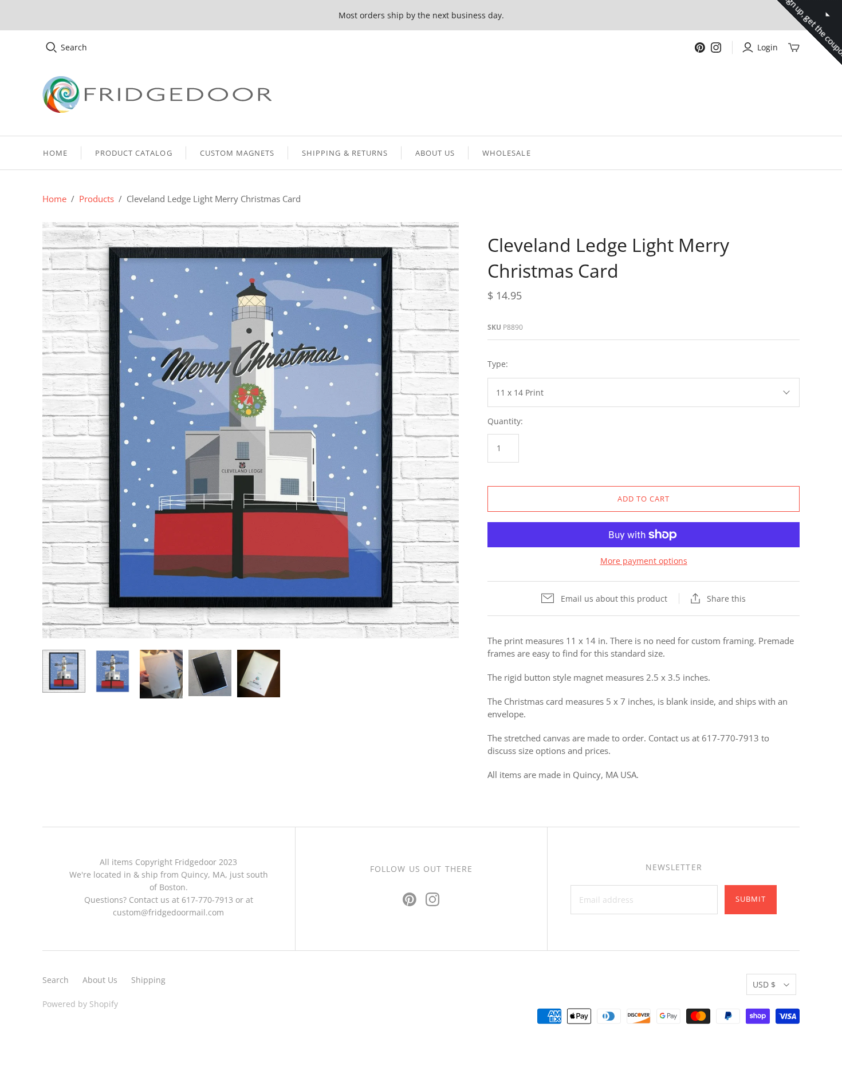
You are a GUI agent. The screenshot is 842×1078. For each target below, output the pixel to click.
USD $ (764, 984)
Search (74, 47)
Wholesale (506, 153)
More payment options (643, 560)
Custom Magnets (237, 153)
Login (767, 47)
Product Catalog (133, 153)
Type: (497, 363)
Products (96, 198)
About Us (435, 153)
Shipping (148, 979)
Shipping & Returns (345, 153)
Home (55, 153)
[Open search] (51, 47)
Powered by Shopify (80, 1003)
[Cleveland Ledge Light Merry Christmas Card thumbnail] (63, 671)
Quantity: (505, 421)
